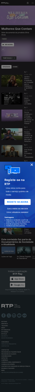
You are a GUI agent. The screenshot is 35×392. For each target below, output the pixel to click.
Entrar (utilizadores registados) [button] (17, 212)
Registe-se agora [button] (17, 202)
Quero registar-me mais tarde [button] (17, 208)
